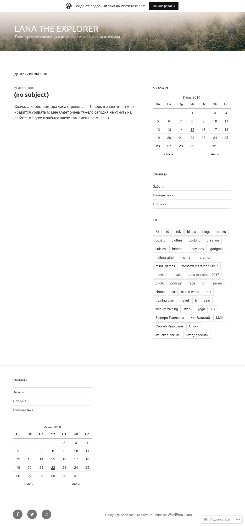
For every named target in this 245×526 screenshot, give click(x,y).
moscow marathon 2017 (199, 265)
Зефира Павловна (170, 317)
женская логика (168, 334)
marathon (204, 257)
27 (169, 145)
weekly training (167, 308)
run (203, 283)
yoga (201, 308)
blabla (191, 231)
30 (204, 145)
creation (213, 240)
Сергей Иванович (169, 326)
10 (215, 121)
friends (177, 248)
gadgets (216, 248)
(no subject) (31, 94)
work (187, 308)
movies (161, 274)
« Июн (168, 154)
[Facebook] (17, 514)
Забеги (158, 186)
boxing (161, 240)
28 (181, 145)
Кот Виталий (200, 317)
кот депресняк (197, 334)
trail (208, 291)
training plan (165, 300)
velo (207, 300)
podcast (176, 283)
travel (184, 300)
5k (157, 231)
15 (192, 129)
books (221, 231)
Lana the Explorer (56, 28)
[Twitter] (32, 514)
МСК (219, 317)
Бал (214, 308)
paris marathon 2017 (203, 274)
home (186, 257)
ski (173, 291)
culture (161, 248)
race (192, 283)
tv (196, 300)
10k (178, 231)
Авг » (215, 154)
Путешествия (163, 195)
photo (160, 283)
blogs (206, 231)
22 (192, 137)
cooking (194, 240)
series (217, 283)
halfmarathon (166, 257)
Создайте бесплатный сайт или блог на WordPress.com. (149, 514)
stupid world (190, 291)
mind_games (165, 265)
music (177, 274)
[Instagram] (46, 514)
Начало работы (164, 6)
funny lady (196, 248)
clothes (177, 240)
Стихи (193, 326)
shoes (160, 291)
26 (158, 145)
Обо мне (160, 203)
